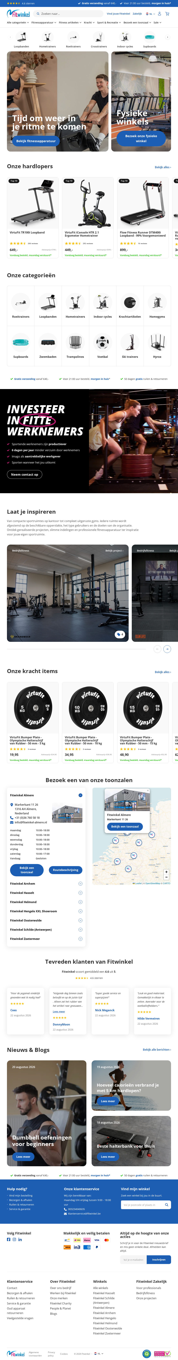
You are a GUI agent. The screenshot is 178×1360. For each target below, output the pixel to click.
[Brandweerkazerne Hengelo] (68, 593)
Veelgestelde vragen (20, 1318)
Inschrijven (158, 1259)
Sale (156, 22)
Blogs (53, 1314)
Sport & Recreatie (107, 22)
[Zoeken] (166, 1204)
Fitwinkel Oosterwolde (107, 1328)
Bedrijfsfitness (145, 1293)
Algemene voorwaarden (35, 1354)
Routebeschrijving (65, 870)
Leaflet (138, 883)
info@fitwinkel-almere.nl (31, 822)
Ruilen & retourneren (21, 1204)
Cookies (64, 1353)
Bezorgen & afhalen (20, 1200)
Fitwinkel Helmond (105, 1323)
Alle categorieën (16, 22)
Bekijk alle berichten (156, 1050)
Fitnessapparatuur (42, 22)
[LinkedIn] (20, 1239)
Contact (12, 1288)
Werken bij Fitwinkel (63, 1293)
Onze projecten (146, 1298)
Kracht (88, 22)
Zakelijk (137, 13)
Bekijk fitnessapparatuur (36, 141)
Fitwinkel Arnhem (104, 1313)
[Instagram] (14, 1239)
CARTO (166, 883)
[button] (139, 843)
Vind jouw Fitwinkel (118, 13)
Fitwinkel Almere (104, 1308)
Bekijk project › (114, 550)
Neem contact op (24, 474)
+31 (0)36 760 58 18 (27, 818)
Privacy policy (51, 1354)
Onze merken (59, 1298)
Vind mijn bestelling (21, 1195)
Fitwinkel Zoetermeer (107, 1333)
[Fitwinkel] (15, 1354)
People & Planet (60, 1308)
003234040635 (76, 1209)
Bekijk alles (162, 167)
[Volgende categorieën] (168, 37)
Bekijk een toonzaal (125, 826)
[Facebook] (8, 1239)
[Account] (159, 14)
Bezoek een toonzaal (136, 22)
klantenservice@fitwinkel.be (84, 1213)
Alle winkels (100, 1288)
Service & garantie (19, 1209)
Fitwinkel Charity (60, 1303)
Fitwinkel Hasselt (104, 1293)
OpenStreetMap (152, 883)
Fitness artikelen (69, 22)
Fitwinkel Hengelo (104, 1318)
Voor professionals (148, 1288)
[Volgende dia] (167, 649)
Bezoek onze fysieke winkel (141, 138)
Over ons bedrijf (60, 1288)
